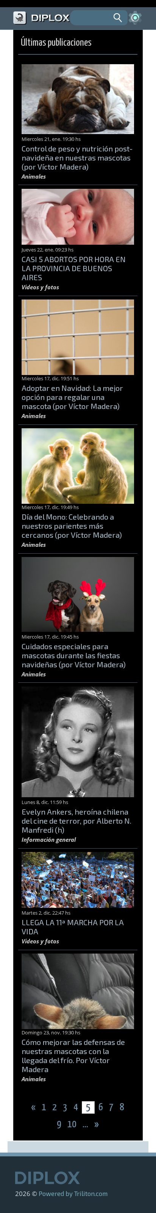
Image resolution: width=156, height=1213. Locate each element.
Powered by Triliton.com (73, 1193)
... (86, 1124)
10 (72, 1124)
